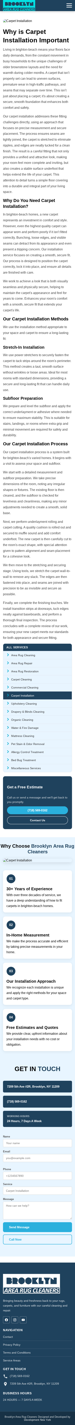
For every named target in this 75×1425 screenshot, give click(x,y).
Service (7, 1184)
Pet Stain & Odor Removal (27, 744)
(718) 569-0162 (37, 810)
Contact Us (37, 820)
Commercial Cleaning (24, 687)
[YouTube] (23, 1319)
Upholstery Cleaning (24, 703)
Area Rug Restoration (25, 671)
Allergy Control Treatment (27, 752)
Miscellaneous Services (26, 768)
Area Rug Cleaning (23, 655)
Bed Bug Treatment (23, 760)
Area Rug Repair (21, 663)
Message (8, 1199)
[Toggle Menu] (69, 5)
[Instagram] (14, 1319)
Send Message (19, 1227)
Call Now (15, 1239)
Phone (7, 1169)
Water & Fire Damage (25, 727)
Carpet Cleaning (21, 679)
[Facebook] (6, 1319)
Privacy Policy (11, 1344)
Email (6, 1151)
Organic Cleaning (22, 719)
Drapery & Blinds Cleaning (27, 711)
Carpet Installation (22, 695)
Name (6, 1136)
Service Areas (11, 1360)
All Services (17, 647)
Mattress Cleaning (22, 736)
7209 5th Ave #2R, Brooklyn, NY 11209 (33, 1086)
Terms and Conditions (17, 1352)
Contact (8, 1336)
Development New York (37, 1419)
